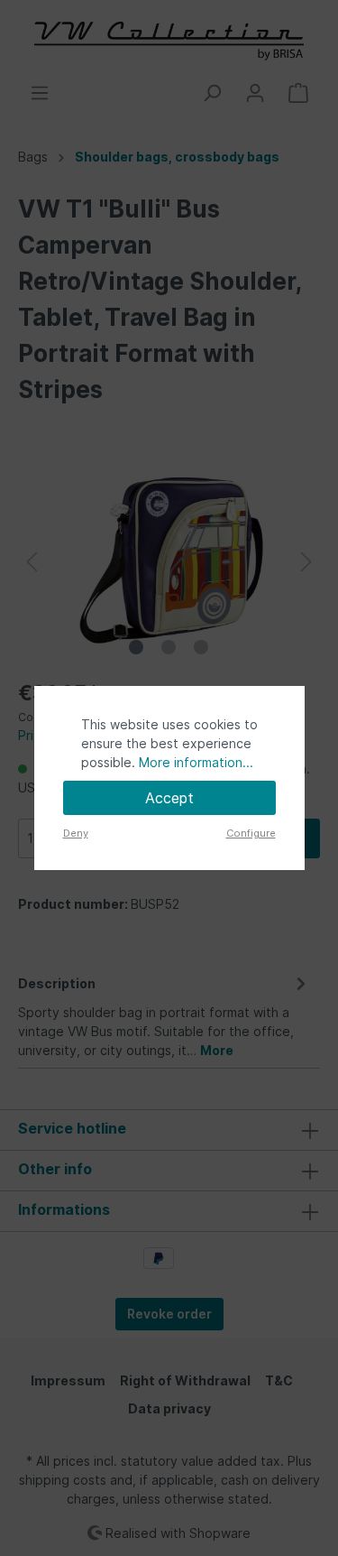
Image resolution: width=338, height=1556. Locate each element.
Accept (169, 798)
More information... (196, 762)
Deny (75, 833)
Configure (251, 833)
